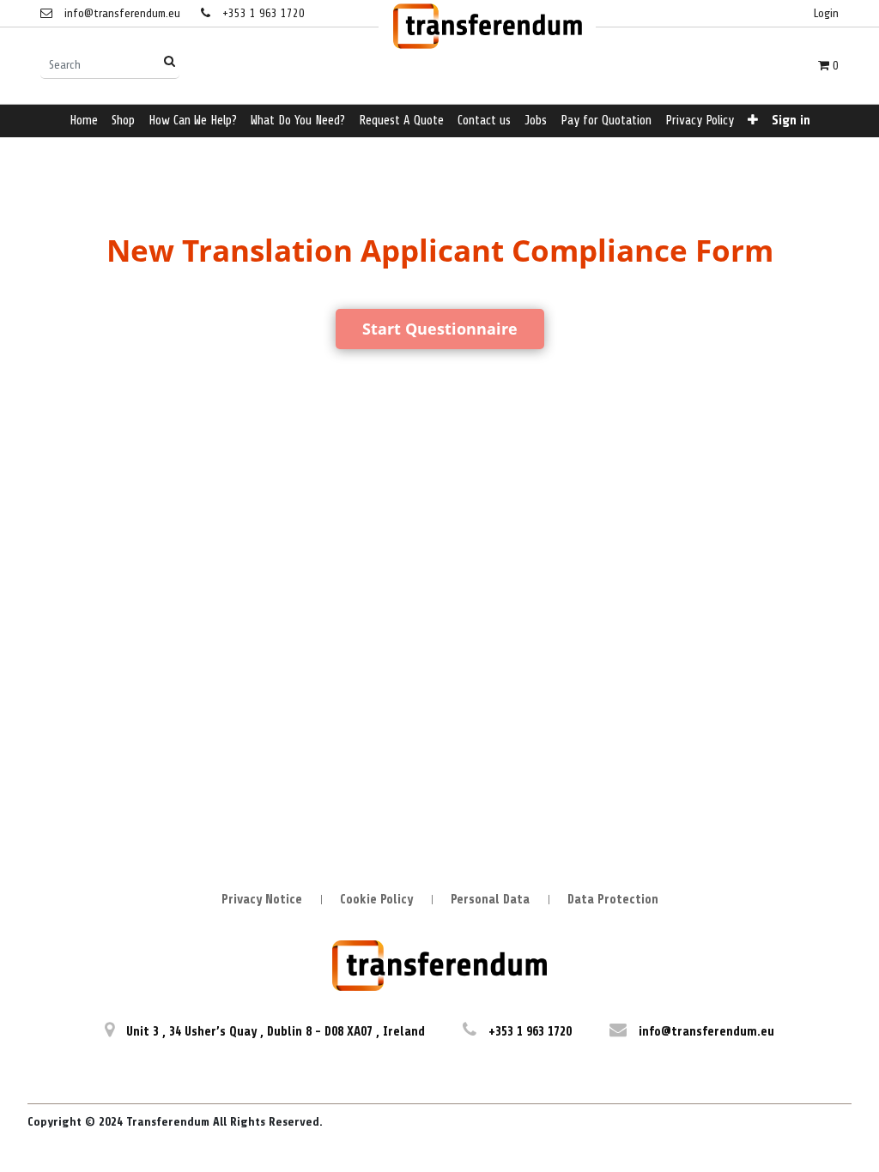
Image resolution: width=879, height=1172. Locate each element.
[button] (753, 121)
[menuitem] (84, 121)
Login (826, 13)
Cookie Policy (376, 899)
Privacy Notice (261, 899)
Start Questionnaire (440, 328)
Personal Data (490, 899)
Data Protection (612, 899)
